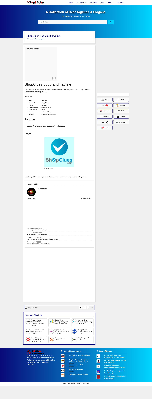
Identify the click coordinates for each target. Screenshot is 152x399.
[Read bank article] (111, 356)
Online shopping (38, 39)
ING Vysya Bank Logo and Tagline (37, 234)
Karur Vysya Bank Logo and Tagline (38, 230)
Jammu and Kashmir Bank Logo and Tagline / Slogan (43, 239)
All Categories (80, 2)
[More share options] (91, 307)
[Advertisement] (40, 63)
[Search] (111, 22)
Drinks (109, 2)
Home (71, 2)
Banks (102, 2)
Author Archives (87, 198)
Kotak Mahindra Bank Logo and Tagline (39, 243)
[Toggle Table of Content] (53, 78)
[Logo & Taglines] (35, 2)
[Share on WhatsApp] (88, 307)
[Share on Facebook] (80, 307)
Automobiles (93, 2)
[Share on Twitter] (84, 307)
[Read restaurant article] (76, 356)
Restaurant (120, 2)
